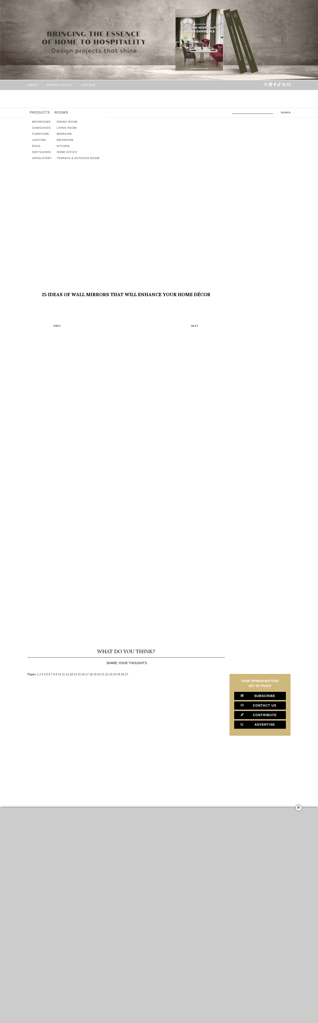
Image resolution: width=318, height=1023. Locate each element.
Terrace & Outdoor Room (78, 158)
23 (110, 674)
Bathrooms (41, 121)
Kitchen (63, 146)
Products (40, 112)
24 (114, 674)
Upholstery (42, 158)
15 (79, 674)
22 (106, 674)
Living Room (67, 127)
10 (59, 674)
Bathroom (65, 140)
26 (122, 674)
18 (91, 674)
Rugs (36, 146)
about (32, 85)
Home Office (67, 152)
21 (103, 674)
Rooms (61, 112)
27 (126, 674)
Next (194, 326)
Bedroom (64, 133)
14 (75, 674)
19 (95, 674)
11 (63, 674)
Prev (57, 326)
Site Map (88, 85)
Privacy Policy (60, 85)
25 (118, 674)
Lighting (39, 140)
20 (99, 674)
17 (87, 674)
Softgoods (41, 152)
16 (83, 674)
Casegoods (41, 127)
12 (67, 674)
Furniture (40, 133)
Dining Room (67, 121)
